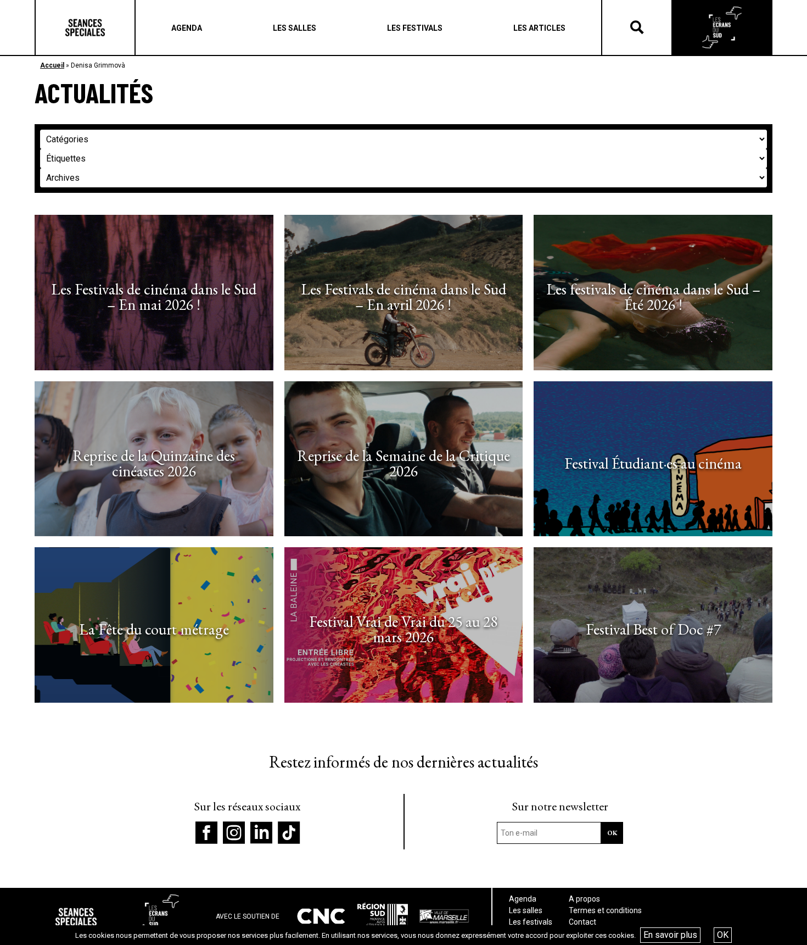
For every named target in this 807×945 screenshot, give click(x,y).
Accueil (52, 65)
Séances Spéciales (85, 27)
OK (722, 935)
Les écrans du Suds (721, 27)
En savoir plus (670, 935)
